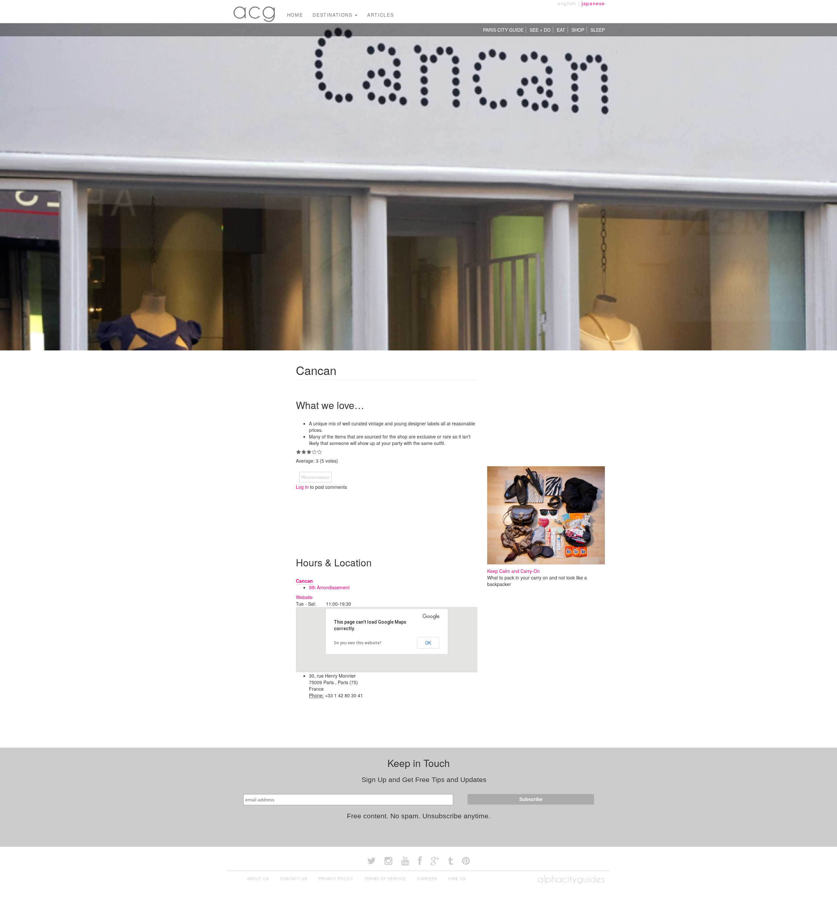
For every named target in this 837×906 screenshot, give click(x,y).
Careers (427, 878)
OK (428, 643)
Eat (561, 30)
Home (295, 14)
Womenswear (315, 477)
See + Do (540, 30)
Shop (578, 30)
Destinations (333, 14)
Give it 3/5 (309, 452)
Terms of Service (385, 878)
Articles (380, 14)
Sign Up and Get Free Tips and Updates (424, 779)
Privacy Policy (335, 878)
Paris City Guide (503, 30)
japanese (593, 3)
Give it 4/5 (314, 452)
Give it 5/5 (319, 452)
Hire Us (457, 878)
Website (304, 597)
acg (254, 10)
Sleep (597, 30)
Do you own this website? (358, 643)
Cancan (304, 580)
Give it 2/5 (303, 452)
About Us (258, 878)
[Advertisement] (415, 518)
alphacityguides (571, 879)
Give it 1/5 (298, 452)
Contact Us (293, 878)
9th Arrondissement (329, 587)
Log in (302, 487)
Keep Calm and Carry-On (513, 571)
